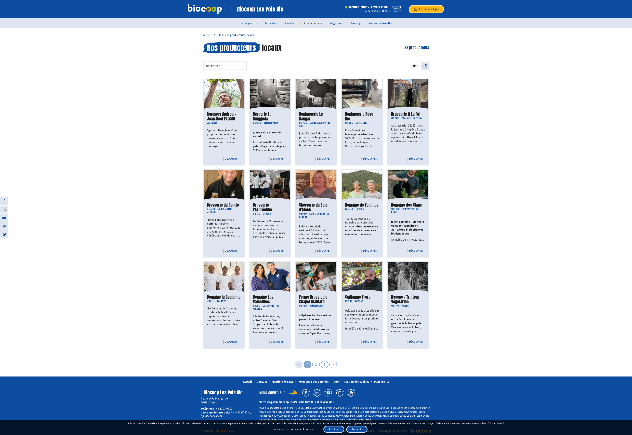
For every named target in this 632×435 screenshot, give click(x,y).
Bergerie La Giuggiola (270, 116)
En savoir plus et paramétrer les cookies (293, 429)
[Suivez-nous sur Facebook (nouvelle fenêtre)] (4, 201)
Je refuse (334, 429)
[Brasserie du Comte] (224, 185)
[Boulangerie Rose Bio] (362, 94)
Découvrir (232, 158)
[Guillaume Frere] (362, 277)
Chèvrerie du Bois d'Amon (316, 207)
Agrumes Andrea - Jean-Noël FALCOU (224, 116)
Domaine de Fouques (361, 205)
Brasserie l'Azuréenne (270, 207)
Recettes (290, 23)
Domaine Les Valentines (270, 299)
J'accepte (356, 429)
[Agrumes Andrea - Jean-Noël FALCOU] (224, 94)
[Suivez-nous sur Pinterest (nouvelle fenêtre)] (4, 234)
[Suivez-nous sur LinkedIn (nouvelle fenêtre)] (4, 209)
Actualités (271, 23)
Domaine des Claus (406, 205)
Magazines (336, 23)
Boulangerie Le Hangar (316, 116)
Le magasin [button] (247, 23)
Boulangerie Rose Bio (362, 116)
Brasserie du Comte (223, 205)
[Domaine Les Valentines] (270, 277)
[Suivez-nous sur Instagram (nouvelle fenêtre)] (4, 226)
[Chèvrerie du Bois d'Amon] (316, 185)
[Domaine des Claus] (408, 185)
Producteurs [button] (311, 23)
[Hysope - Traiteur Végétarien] (408, 277)
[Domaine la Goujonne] (224, 277)
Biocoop (356, 23)
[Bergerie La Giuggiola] (270, 94)
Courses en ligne (429, 9)
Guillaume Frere (357, 297)
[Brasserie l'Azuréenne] (270, 185)
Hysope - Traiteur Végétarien (408, 299)
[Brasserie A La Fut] (408, 94)
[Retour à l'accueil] (205, 9)
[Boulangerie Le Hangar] (316, 94)
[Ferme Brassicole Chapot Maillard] (316, 277)
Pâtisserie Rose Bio (380, 23)
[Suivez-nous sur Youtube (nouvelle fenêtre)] (4, 217)
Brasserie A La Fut (406, 114)
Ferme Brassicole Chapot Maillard (316, 299)
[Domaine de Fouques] (362, 185)
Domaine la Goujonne (223, 297)
